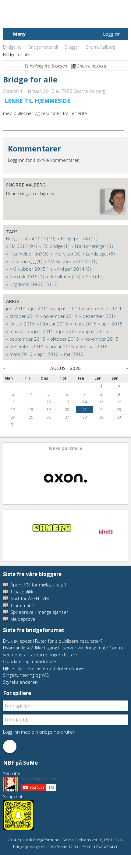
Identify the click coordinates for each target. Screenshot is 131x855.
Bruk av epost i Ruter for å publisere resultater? (52, 641)
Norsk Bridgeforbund (42, 13)
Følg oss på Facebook (9, 746)
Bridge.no (12, 47)
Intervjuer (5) (67, 254)
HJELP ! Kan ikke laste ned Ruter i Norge (43, 668)
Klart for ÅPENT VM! (29, 598)
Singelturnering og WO (26, 675)
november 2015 (101, 339)
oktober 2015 (64, 339)
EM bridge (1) (55, 246)
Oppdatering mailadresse (29, 661)
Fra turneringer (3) (94, 246)
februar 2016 (94, 346)
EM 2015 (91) (23, 246)
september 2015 (27, 339)
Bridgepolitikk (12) (79, 238)
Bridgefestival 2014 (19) (30, 238)
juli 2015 (68, 331)
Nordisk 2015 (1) (26, 276)
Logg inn (112, 34)
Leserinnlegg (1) (25, 261)
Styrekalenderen (20, 682)
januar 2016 (61, 346)
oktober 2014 (23, 316)
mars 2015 (84, 324)
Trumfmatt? (21, 605)
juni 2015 (44, 331)
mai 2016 (73, 354)
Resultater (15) (64, 276)
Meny (19, 34)
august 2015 (95, 331)
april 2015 (111, 324)
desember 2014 (100, 316)
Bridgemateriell (43, 47)
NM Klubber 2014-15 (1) (72, 261)
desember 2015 (26, 346)
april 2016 (47, 354)
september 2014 (103, 308)
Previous (8, 473)
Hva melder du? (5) (28, 254)
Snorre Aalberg (100, 47)
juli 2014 (40, 308)
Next (123, 473)
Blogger (72, 47)
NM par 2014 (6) (74, 269)
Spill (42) (95, 276)
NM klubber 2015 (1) (30, 269)
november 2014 (60, 316)
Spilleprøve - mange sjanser (38, 612)
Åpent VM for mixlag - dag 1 (38, 585)
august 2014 (67, 308)
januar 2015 (22, 324)
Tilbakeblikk (21, 592)
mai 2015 (19, 331)
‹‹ (4, 368)
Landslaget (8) (100, 254)
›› (127, 368)
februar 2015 (54, 324)
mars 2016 (20, 354)
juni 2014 (16, 308)
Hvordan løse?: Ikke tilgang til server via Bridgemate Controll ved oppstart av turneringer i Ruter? (64, 651)
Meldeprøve (22, 619)
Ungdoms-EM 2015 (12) (33, 284)
